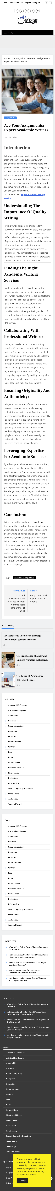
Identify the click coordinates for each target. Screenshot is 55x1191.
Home (7, 58)
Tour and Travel (14, 804)
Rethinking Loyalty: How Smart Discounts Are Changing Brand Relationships (28, 956)
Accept (22, 1180)
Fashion (11, 747)
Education (10, 118)
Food (10, 752)
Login (8, 1167)
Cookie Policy (30, 1174)
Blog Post (10, 1178)
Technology (13, 799)
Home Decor (13, 773)
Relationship (13, 783)
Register (10, 1173)
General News (14, 762)
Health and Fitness (16, 767)
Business (12, 721)
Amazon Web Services (17, 705)
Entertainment (14, 741)
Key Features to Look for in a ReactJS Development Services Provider (24, 971)
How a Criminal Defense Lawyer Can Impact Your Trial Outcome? (21, 3)
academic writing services (24, 577)
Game (10, 757)
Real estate (13, 778)
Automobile (13, 715)
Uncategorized (19, 58)
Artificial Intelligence (17, 710)
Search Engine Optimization (20, 788)
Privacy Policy (12, 1183)
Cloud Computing (16, 726)
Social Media (13, 794)
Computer (12, 731)
